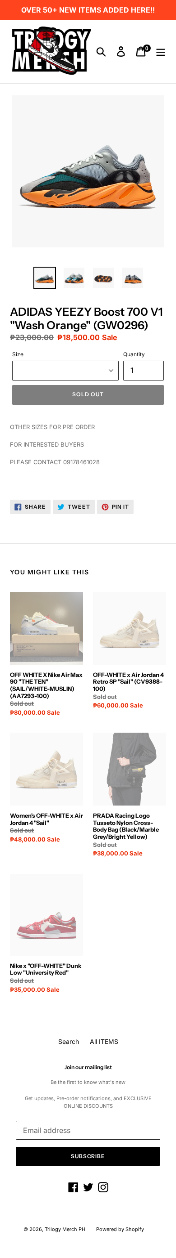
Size (17, 354)
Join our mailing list (88, 1067)
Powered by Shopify (120, 1229)
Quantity (134, 354)
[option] (45, 277)
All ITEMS (104, 1041)
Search (68, 1041)
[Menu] (161, 52)
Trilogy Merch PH (65, 1229)
